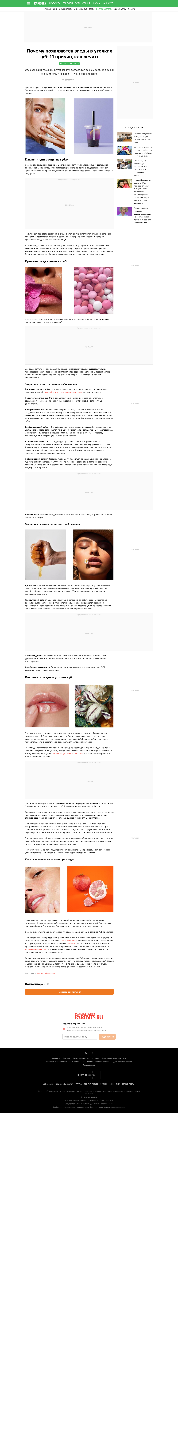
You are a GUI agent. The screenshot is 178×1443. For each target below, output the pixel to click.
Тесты (91, 9)
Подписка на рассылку (73, 1023)
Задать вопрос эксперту (121, 1062)
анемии (71, 943)
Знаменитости (65, 9)
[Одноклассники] (92, 1053)
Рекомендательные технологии (95, 1062)
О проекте (55, 1058)
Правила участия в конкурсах (114, 1058)
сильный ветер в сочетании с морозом (63, 392)
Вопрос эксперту (104, 9)
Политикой (71, 1030)
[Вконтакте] (86, 1053)
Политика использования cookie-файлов (63, 1062)
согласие (72, 1027)
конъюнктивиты (69, 940)
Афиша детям (120, 9)
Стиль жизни (50, 9)
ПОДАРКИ (132, 9)
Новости (55, 3)
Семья (86, 3)
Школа (96, 3)
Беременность (71, 3)
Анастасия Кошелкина (46, 973)
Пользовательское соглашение (86, 1058)
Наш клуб (107, 3)
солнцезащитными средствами (68, 753)
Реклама (66, 1058)
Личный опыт (80, 9)
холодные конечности (35, 949)
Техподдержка (89, 1065)
